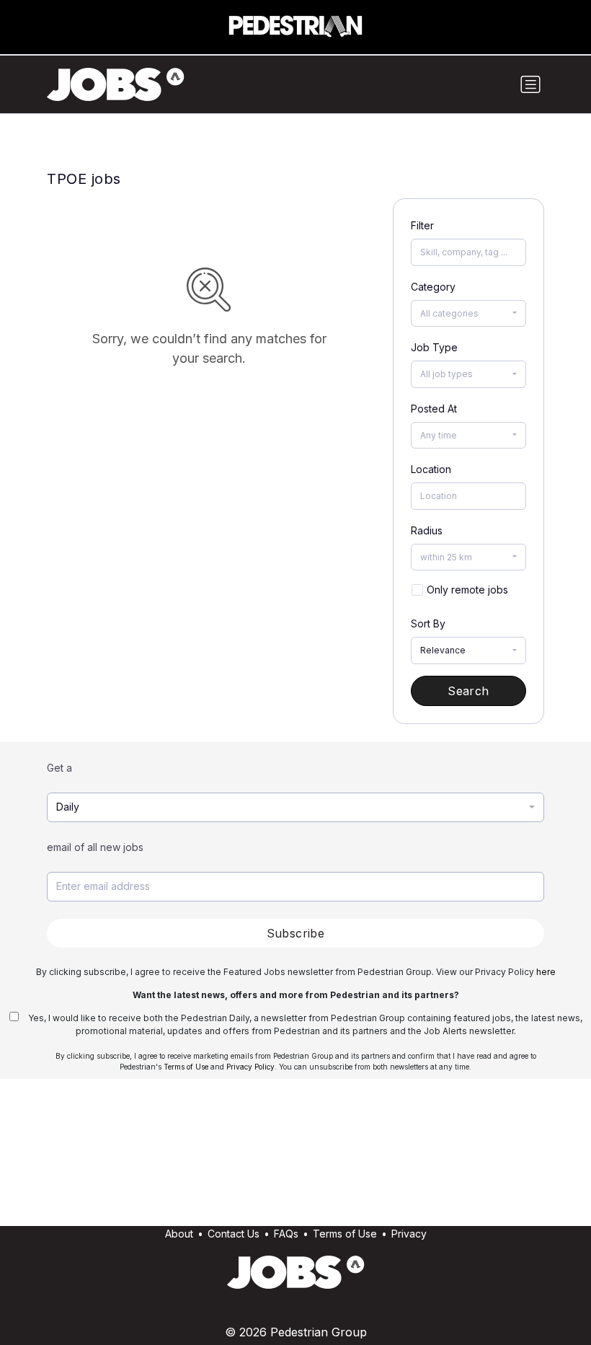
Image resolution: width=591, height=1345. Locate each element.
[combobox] (468, 313)
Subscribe (296, 933)
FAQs (286, 1233)
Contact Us (233, 1233)
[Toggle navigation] (530, 84)
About (179, 1233)
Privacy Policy (250, 1066)
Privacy (409, 1233)
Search (468, 691)
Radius (427, 530)
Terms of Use (186, 1066)
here (546, 971)
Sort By (428, 623)
